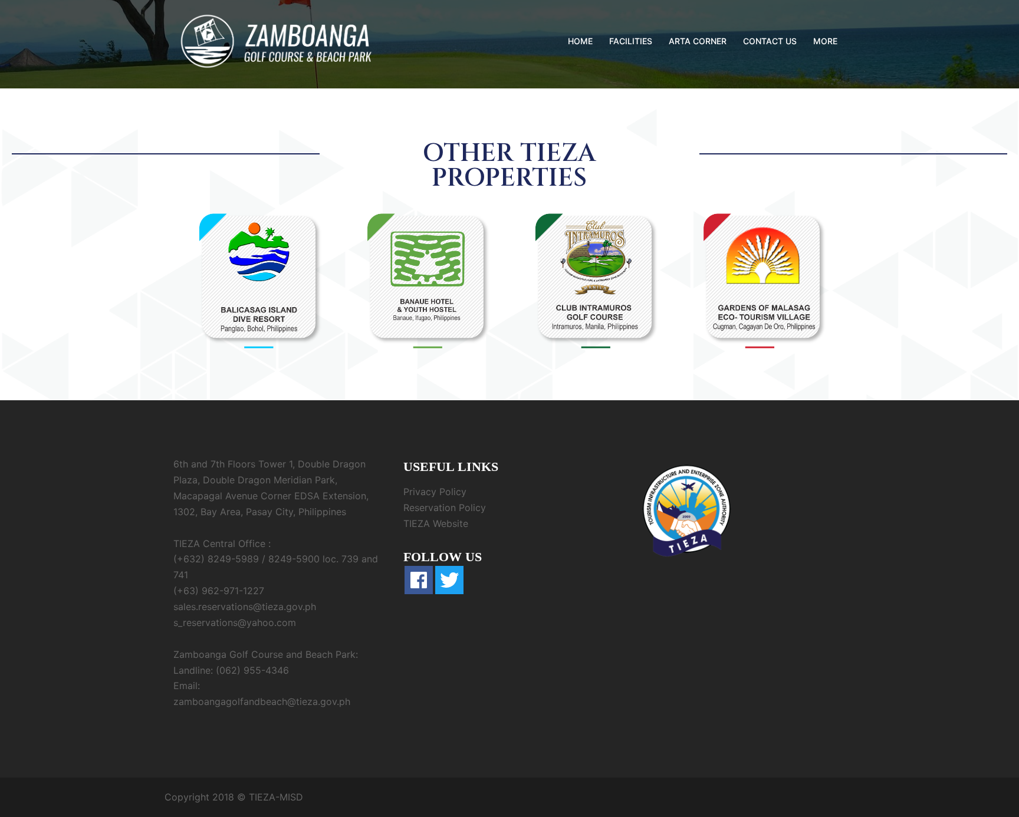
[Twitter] (449, 580)
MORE (825, 41)
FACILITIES (630, 41)
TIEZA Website (435, 523)
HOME (580, 41)
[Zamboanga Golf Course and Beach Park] (276, 40)
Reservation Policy (444, 507)
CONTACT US (770, 41)
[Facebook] (419, 580)
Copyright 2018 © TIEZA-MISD (234, 797)
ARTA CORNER (698, 41)
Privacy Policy (434, 492)
